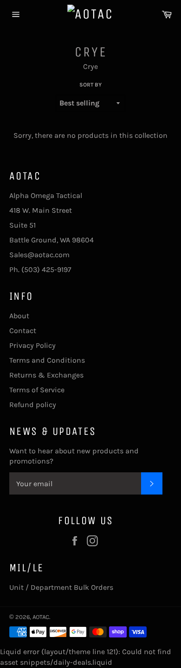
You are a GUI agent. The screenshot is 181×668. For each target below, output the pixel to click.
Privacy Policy (32, 345)
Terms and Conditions (47, 360)
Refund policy (32, 404)
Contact (22, 330)
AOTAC (40, 616)
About (19, 315)
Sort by (90, 84)
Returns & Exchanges (46, 375)
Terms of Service (37, 389)
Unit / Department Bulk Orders (61, 587)
